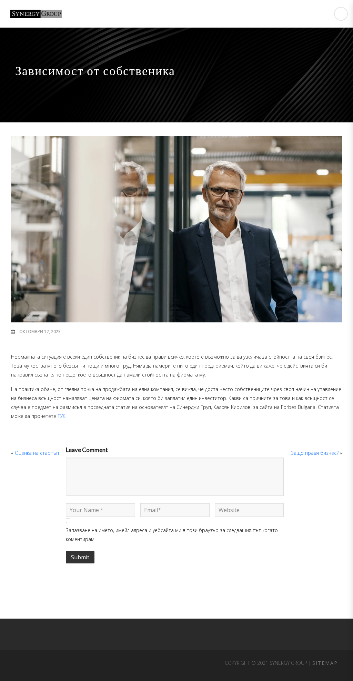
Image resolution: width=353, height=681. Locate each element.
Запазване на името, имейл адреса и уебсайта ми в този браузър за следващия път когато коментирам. (172, 534)
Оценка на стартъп (37, 453)
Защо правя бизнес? (315, 453)
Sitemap (325, 663)
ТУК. (62, 416)
